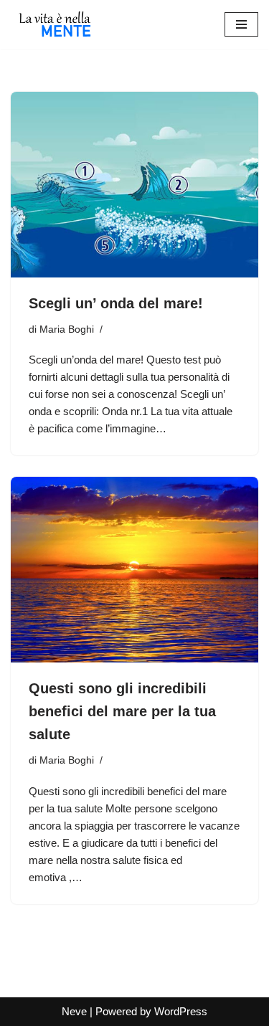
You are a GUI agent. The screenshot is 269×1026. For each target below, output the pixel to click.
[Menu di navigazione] (241, 24)
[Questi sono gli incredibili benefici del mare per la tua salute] (134, 569)
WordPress (180, 1011)
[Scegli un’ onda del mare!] (134, 184)
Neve (74, 1011)
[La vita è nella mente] (54, 24)
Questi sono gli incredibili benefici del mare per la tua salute (122, 711)
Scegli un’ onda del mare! (116, 303)
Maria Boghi (66, 329)
